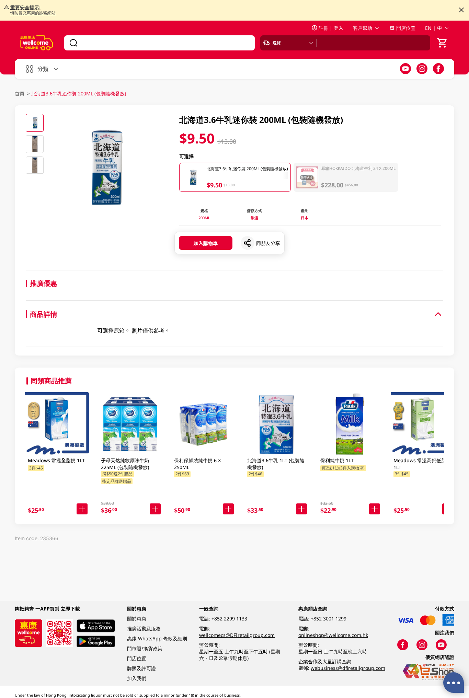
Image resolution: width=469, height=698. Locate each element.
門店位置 (405, 28)
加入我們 (136, 678)
